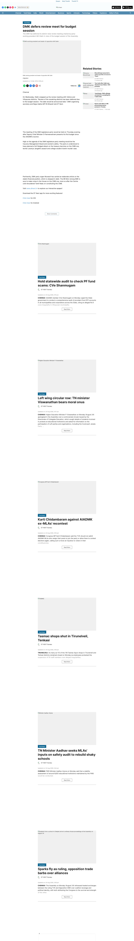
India (35, 13)
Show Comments (52, 214)
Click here (26, 198)
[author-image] (39, 289)
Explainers (103, 13)
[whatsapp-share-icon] (24, 86)
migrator (25, 78)
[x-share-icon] (27, 86)
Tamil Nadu (27, 13)
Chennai (18, 13)
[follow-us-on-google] (79, 86)
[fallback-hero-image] (88, 75)
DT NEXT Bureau (46, 289)
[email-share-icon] (37, 86)
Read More (67, 309)
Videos (95, 13)
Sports (69, 13)
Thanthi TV (75, 1)
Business (61, 13)
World (41, 13)
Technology (86, 13)
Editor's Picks (113, 13)
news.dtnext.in (31, 188)
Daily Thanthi (66, 1)
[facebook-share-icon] (30, 86)
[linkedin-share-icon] (33, 86)
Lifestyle (77, 13)
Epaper (58, 1)
